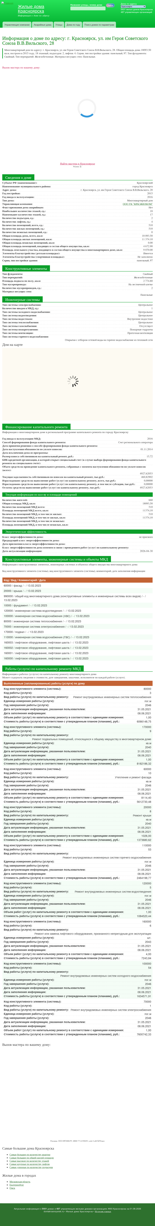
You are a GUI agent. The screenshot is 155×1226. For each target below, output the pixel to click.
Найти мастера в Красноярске (77, 163)
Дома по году (73, 24)
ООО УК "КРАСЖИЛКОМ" (138, 204)
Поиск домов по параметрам (99, 24)
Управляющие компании (17, 24)
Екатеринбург (17, 1184)
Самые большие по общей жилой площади (32, 1157)
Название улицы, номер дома (86, 4)
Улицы (58, 24)
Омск (12, 1188)
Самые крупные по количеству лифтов (30, 1164)
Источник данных (103, 1211)
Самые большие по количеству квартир (30, 1154)
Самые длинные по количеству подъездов (31, 1167)
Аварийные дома (42, 24)
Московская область (20, 1181)
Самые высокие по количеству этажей (29, 1160)
